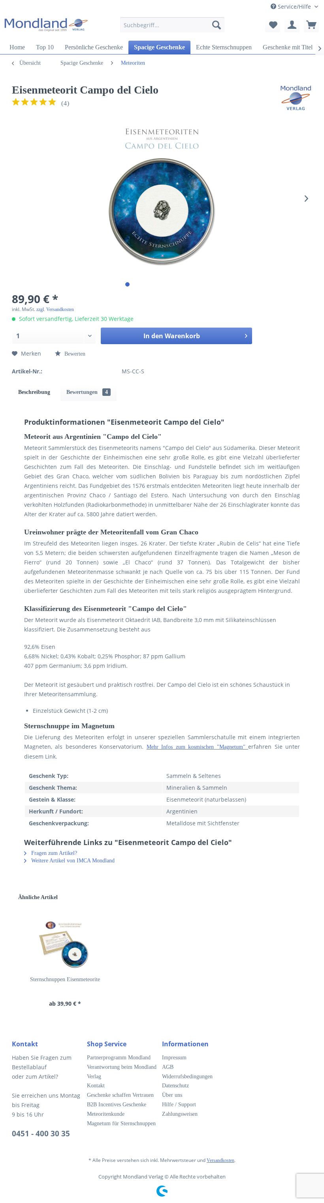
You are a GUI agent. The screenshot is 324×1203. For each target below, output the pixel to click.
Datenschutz (175, 1086)
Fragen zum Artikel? (53, 853)
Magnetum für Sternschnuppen (121, 1123)
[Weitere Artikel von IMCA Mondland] (295, 98)
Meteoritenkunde (105, 1114)
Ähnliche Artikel (38, 897)
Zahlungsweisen (180, 1114)
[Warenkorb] (311, 25)
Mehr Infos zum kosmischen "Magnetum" (197, 747)
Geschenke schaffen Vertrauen (120, 1095)
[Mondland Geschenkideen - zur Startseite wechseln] (46, 27)
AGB (167, 1067)
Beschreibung (34, 392)
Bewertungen (87, 392)
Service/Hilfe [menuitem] (294, 6)
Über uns (172, 1095)
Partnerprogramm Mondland (119, 1058)
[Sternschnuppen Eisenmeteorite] (64, 944)
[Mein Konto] (292, 25)
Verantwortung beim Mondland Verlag (121, 1071)
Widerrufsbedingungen (187, 1076)
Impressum (174, 1058)
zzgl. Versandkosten (55, 309)
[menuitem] (172, 28)
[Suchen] (216, 25)
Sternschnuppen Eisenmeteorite (65, 979)
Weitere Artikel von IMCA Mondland (72, 861)
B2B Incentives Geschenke (116, 1104)
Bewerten (74, 354)
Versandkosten (220, 1160)
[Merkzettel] (273, 25)
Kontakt (96, 1086)
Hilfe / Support (179, 1104)
